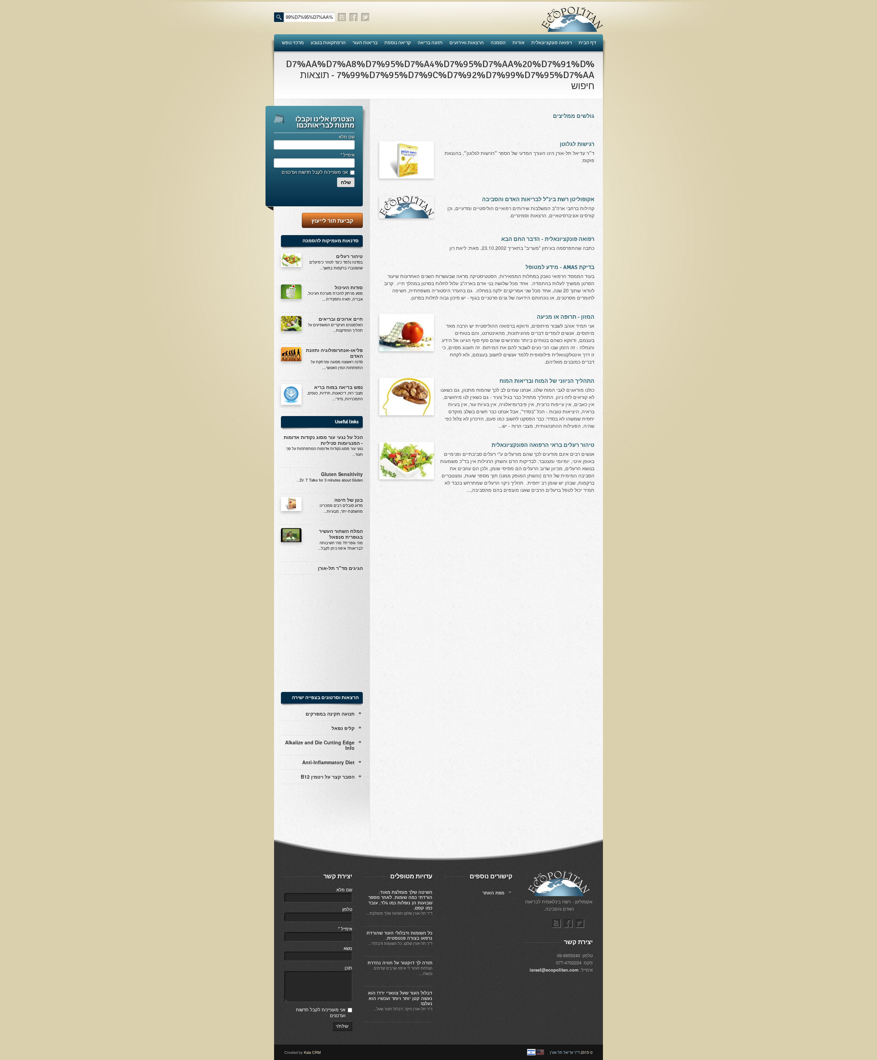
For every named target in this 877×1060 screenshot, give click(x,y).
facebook (354, 17)
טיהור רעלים (349, 256)
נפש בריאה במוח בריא (338, 386)
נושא (348, 948)
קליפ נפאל (343, 727)
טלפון (347, 909)
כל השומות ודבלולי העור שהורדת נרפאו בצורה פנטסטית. (399, 935)
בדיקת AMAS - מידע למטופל (560, 267)
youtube (342, 17)
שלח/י (342, 1026)
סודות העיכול (349, 287)
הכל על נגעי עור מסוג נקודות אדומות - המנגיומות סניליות (323, 440)
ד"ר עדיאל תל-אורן (565, 1052)
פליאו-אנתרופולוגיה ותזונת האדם (334, 352)
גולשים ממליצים (573, 116)
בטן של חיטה (348, 499)
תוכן (348, 967)
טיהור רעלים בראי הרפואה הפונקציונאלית (543, 445)
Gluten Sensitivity (342, 474)
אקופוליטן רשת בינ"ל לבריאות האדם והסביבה (538, 199)
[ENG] (540, 1052)
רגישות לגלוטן (577, 144)
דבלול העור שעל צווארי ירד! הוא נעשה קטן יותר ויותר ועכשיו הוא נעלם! (400, 998)
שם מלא (347, 136)
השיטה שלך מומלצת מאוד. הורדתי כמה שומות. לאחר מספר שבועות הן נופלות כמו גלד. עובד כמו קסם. (400, 900)
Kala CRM (312, 1052)
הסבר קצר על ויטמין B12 (328, 776)
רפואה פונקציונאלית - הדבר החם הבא (547, 239)
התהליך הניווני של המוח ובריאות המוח (546, 381)
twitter (365, 17)
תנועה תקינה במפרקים (330, 713)
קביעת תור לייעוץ (332, 220)
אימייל (347, 154)
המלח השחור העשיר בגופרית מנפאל (341, 533)
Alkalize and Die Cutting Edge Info (320, 745)
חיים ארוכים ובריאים (341, 318)
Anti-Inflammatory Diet (328, 762)
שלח (346, 182)
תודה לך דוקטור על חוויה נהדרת (400, 962)
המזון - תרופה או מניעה (565, 317)
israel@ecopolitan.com (554, 969)
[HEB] (531, 1052)
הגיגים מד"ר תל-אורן (340, 567)
